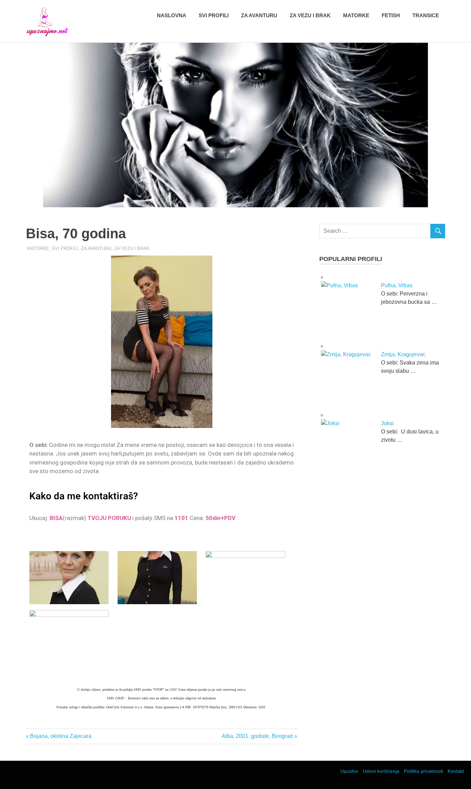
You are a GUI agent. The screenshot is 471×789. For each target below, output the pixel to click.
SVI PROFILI (65, 248)
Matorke (356, 15)
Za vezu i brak (310, 15)
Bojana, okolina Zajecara (60, 736)
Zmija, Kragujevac (403, 354)
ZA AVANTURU (96, 248)
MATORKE (38, 248)
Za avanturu (259, 15)
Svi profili (214, 15)
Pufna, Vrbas (396, 285)
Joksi (387, 423)
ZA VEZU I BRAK (132, 248)
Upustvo (349, 771)
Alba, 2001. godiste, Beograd (257, 736)
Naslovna (171, 15)
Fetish (391, 15)
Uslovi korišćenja (381, 771)
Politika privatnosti (423, 771)
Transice (425, 15)
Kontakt (456, 771)
